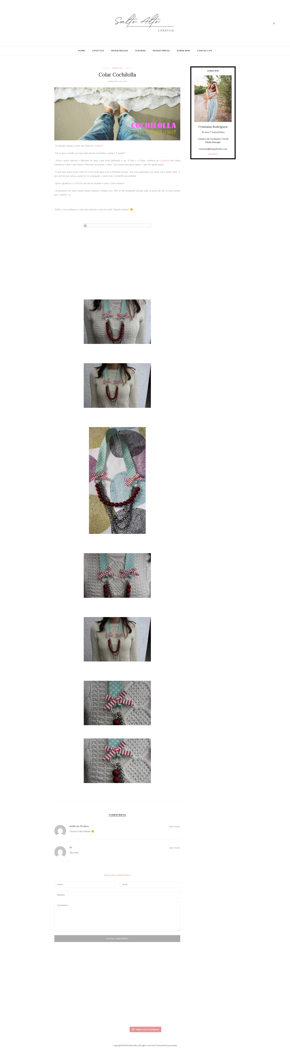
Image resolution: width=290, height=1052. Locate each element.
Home (81, 50)
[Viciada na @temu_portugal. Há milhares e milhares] (251, 1002)
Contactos (204, 50)
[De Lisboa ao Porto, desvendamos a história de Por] (81, 989)
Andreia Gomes (79, 826)
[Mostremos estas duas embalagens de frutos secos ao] (208, 999)
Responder (174, 826)
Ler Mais (213, 154)
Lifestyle (98, 50)
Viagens (140, 50)
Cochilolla (98, 146)
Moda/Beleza (119, 50)
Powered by (166, 1045)
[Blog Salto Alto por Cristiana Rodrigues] (143, 22)
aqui (111, 190)
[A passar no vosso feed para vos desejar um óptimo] (38, 987)
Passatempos (161, 50)
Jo (70, 847)
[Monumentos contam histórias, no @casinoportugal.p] (166, 987)
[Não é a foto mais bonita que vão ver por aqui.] (123, 995)
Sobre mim (183, 50)
